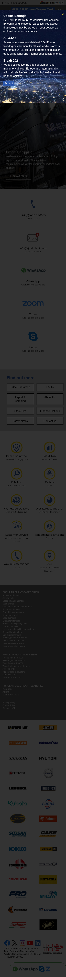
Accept (8, 83)
